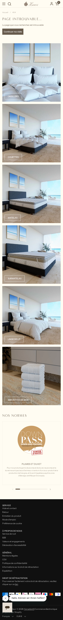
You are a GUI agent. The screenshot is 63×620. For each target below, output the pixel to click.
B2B (4, 537)
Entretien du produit (11, 516)
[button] (9, 4)
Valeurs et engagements (13, 541)
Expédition (7, 571)
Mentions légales (10, 555)
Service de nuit (9, 534)
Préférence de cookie (12, 523)
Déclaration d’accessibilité (14, 545)
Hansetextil (29, 609)
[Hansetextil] (31, 4)
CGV (4, 559)
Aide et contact (9, 508)
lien (16, 584)
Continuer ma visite (13, 31)
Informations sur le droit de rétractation (20, 567)
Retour (5, 512)
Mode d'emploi (9, 519)
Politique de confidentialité (14, 563)
